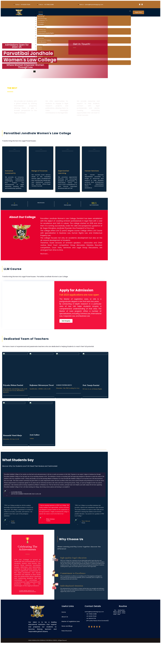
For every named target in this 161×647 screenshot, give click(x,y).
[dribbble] (94, 627)
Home (40, 12)
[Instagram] (97, 627)
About (40, 14)
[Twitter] (91, 627)
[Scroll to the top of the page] (1, 645)
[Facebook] (138, 4)
